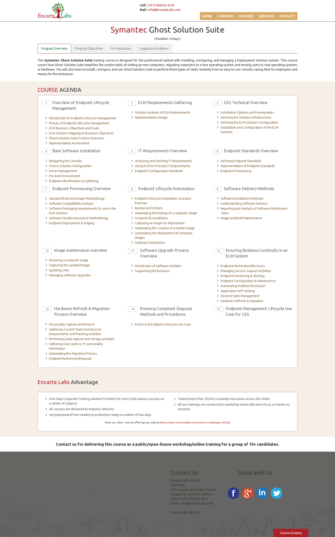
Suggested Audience (154, 48)
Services (266, 16)
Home (207, 16)
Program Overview (54, 48)
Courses (246, 16)
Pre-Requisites (121, 48)
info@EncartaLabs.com (164, 10)
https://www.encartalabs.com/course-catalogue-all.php (195, 422)
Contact (287, 16)
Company (225, 16)
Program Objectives (89, 48)
